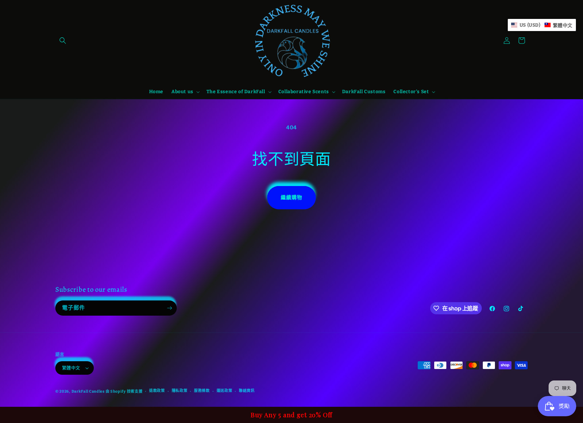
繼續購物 (291, 197)
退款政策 (157, 391)
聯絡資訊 (247, 391)
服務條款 (202, 391)
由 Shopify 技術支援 (124, 391)
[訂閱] (169, 308)
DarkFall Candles (88, 391)
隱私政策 (180, 391)
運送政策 (224, 391)
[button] (62, 40)
